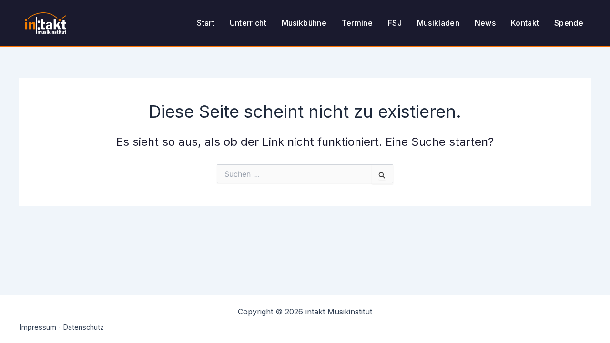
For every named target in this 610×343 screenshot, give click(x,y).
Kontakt (525, 23)
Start (205, 23)
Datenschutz (83, 327)
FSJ (395, 23)
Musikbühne (304, 23)
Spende (568, 23)
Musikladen (438, 23)
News (485, 23)
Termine (357, 23)
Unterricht (248, 23)
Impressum (38, 327)
